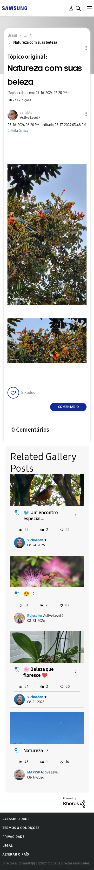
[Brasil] (14, 8)
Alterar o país (15, 854)
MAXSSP (33, 772)
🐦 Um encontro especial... (40, 515)
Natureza (33, 750)
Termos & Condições (21, 828)
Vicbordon (35, 540)
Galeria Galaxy (17, 131)
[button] (78, 114)
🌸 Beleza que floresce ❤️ (38, 672)
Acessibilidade (15, 819)
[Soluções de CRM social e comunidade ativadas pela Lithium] (74, 802)
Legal (7, 846)
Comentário (68, 407)
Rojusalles (34, 616)
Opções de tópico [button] (78, 48)
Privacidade (13, 837)
